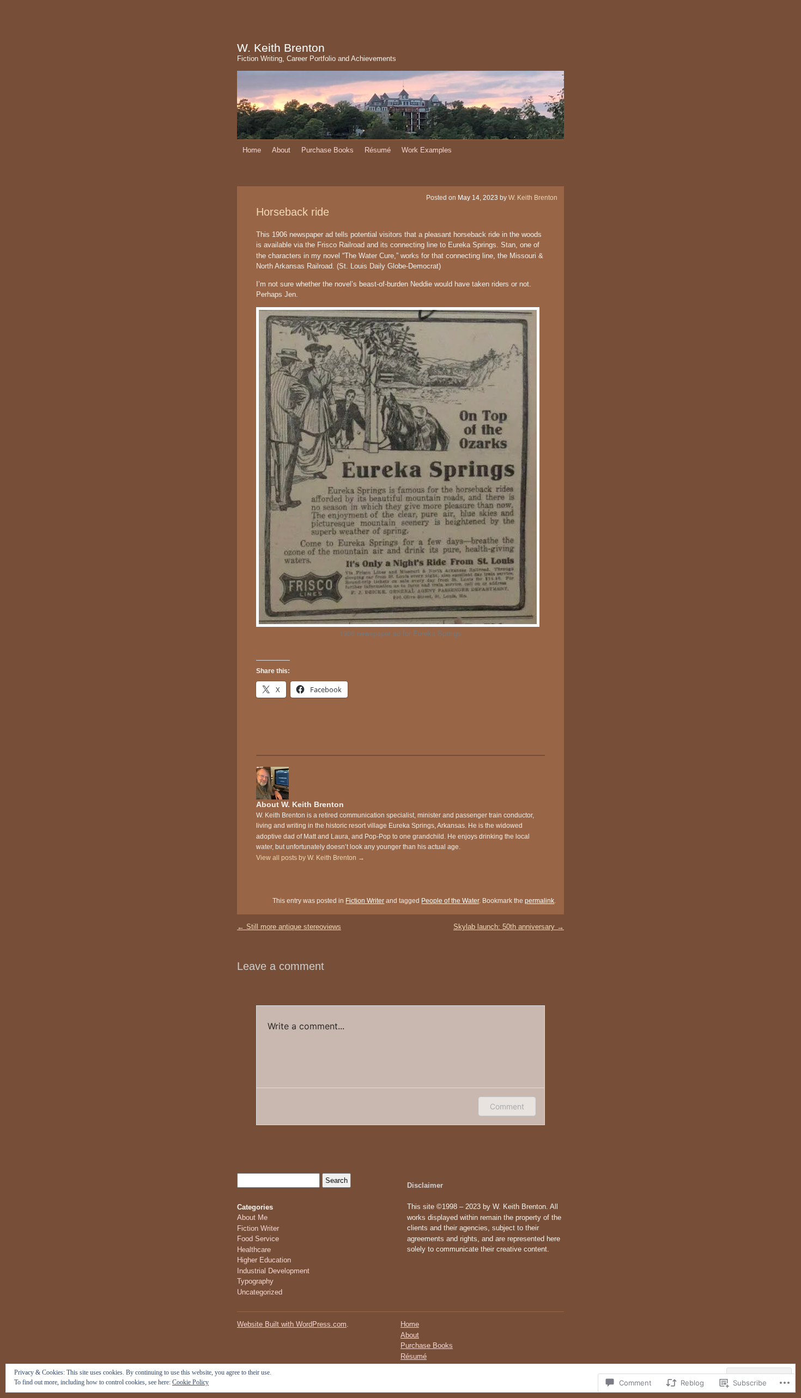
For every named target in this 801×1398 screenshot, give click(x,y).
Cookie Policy (190, 1382)
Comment (507, 1106)
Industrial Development (273, 1271)
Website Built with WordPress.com (292, 1324)
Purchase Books (327, 150)
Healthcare (254, 1250)
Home (251, 150)
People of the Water (450, 901)
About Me (252, 1217)
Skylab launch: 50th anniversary (508, 927)
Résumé (378, 150)
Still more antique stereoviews (289, 927)
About (281, 150)
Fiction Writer (364, 901)
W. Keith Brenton (281, 47)
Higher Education (264, 1260)
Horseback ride (292, 212)
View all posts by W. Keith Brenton (310, 858)
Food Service (258, 1239)
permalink (539, 901)
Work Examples (427, 150)
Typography (255, 1281)
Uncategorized (259, 1292)
